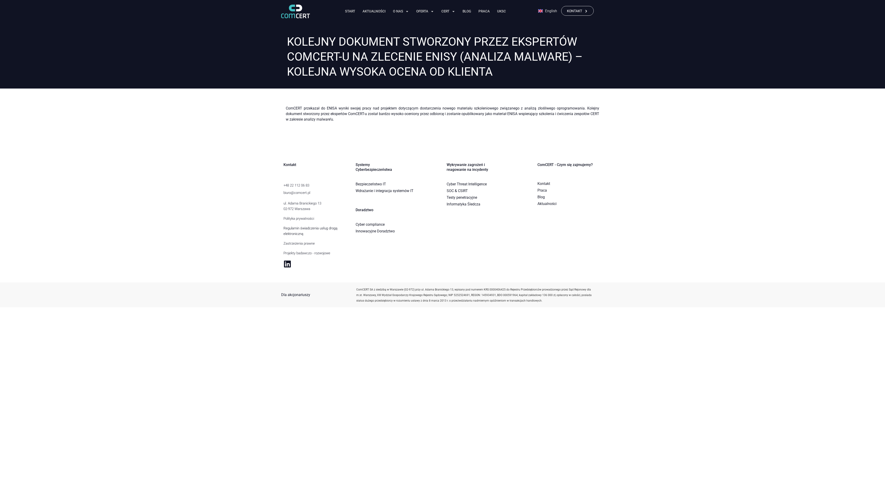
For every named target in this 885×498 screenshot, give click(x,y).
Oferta (422, 11)
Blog (467, 11)
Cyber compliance (370, 224)
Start (350, 11)
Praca (484, 11)
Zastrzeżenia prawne (299, 243)
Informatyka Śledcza (463, 204)
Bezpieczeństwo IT (371, 184)
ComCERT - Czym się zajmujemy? (565, 165)
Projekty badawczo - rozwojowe (306, 253)
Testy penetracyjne (462, 197)
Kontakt (543, 183)
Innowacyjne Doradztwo (375, 231)
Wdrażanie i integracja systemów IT (384, 191)
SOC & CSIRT (457, 191)
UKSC (501, 11)
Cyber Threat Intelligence (467, 184)
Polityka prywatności (298, 218)
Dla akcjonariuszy (295, 295)
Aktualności (374, 11)
